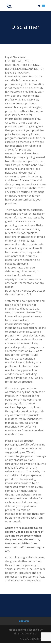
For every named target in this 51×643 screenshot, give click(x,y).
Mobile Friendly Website (23, 629)
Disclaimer (24, 620)
